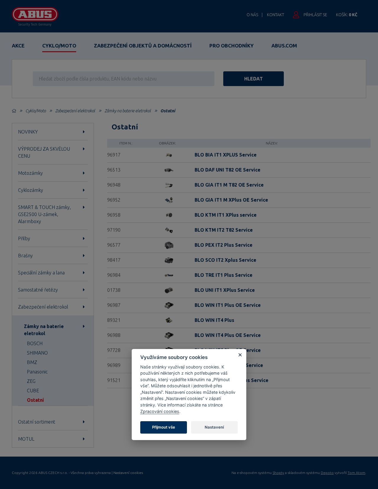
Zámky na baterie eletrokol (128, 110)
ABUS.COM (284, 45)
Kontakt (275, 14)
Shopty (278, 473)
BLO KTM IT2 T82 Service (224, 230)
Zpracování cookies (159, 411)
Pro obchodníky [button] (231, 45)
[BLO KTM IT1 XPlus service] (167, 214)
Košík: (346, 14)
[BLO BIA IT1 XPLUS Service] (167, 154)
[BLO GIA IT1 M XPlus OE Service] (167, 199)
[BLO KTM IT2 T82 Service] (167, 229)
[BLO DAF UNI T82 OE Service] (167, 169)
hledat (253, 78)
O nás (252, 14)
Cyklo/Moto (59, 45)
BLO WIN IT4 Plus (214, 320)
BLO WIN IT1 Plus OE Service (228, 305)
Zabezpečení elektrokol (75, 110)
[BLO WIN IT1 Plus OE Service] (167, 304)
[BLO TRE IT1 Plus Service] (167, 274)
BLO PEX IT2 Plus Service (223, 245)
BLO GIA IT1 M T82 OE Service (229, 184)
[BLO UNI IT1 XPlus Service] (167, 289)
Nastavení (214, 427)
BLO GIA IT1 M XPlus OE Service (231, 199)
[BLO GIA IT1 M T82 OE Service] (167, 184)
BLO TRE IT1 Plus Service (223, 275)
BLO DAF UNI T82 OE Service (227, 169)
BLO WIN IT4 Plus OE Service (228, 335)
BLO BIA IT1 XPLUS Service (226, 154)
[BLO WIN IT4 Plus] (167, 319)
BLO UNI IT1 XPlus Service (225, 290)
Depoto (327, 473)
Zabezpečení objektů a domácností (143, 45)
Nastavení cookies (128, 473)
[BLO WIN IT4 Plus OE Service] (167, 334)
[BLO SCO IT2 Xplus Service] (167, 259)
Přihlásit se (315, 14)
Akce (18, 45)
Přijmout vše (163, 427)
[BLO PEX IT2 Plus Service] (167, 244)
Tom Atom (356, 473)
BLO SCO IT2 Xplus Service (225, 260)
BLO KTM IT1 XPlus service (226, 215)
